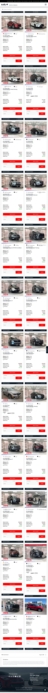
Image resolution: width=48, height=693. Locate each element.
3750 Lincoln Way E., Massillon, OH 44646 (40, 1)
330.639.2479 (20, 66)
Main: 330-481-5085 (10, 1)
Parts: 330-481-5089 (24, 1)
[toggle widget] (45, 690)
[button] (22, 24)
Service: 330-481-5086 (17, 1)
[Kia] (4, 4)
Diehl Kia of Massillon (6, 171)
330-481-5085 (34, 675)
